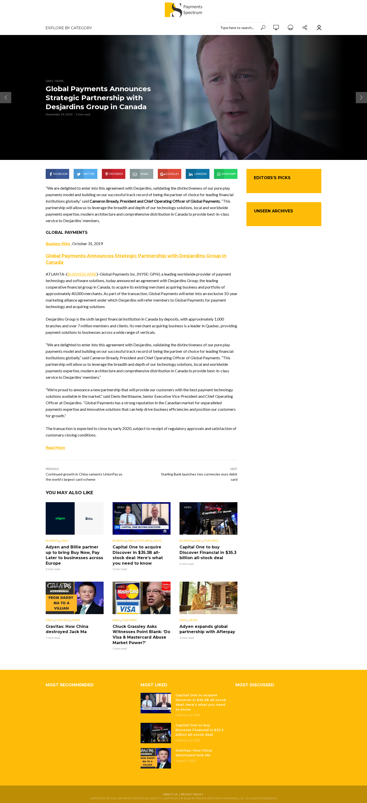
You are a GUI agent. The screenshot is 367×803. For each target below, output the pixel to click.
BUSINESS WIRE (82, 274)
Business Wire (58, 243)
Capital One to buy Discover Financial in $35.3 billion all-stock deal (208, 552)
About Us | (172, 794)
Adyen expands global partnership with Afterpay (207, 629)
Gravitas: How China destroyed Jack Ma (67, 629)
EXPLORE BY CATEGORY (68, 27)
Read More (55, 447)
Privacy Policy (192, 794)
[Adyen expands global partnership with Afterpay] (208, 598)
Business (52, 540)
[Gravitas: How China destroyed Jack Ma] (156, 758)
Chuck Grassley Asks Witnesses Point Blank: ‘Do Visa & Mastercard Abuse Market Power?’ (141, 634)
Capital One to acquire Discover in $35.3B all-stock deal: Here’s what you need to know (138, 555)
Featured (144, 540)
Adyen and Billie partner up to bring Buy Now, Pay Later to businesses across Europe (74, 555)
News (59, 81)
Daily (49, 81)
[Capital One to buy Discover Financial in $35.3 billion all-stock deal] (156, 733)
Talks (157, 540)
